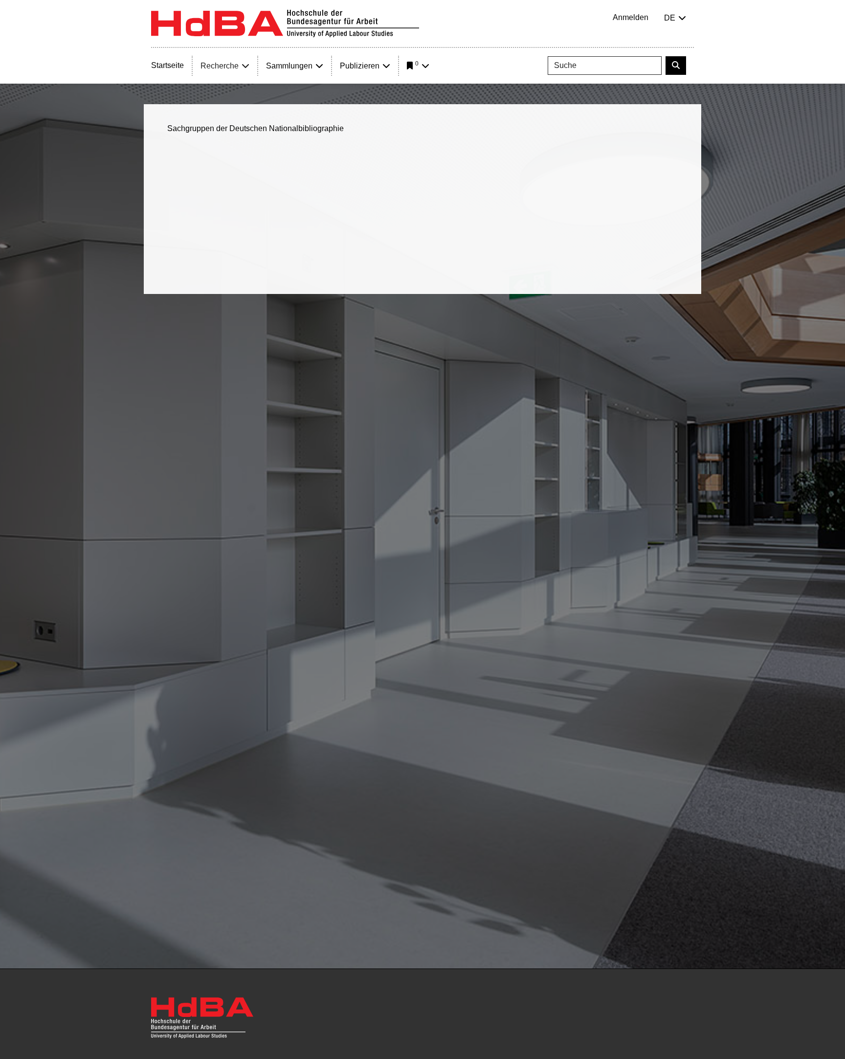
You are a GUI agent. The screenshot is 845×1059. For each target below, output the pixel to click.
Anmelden (630, 17)
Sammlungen (289, 66)
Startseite (167, 65)
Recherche (219, 66)
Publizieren (359, 66)
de (669, 18)
